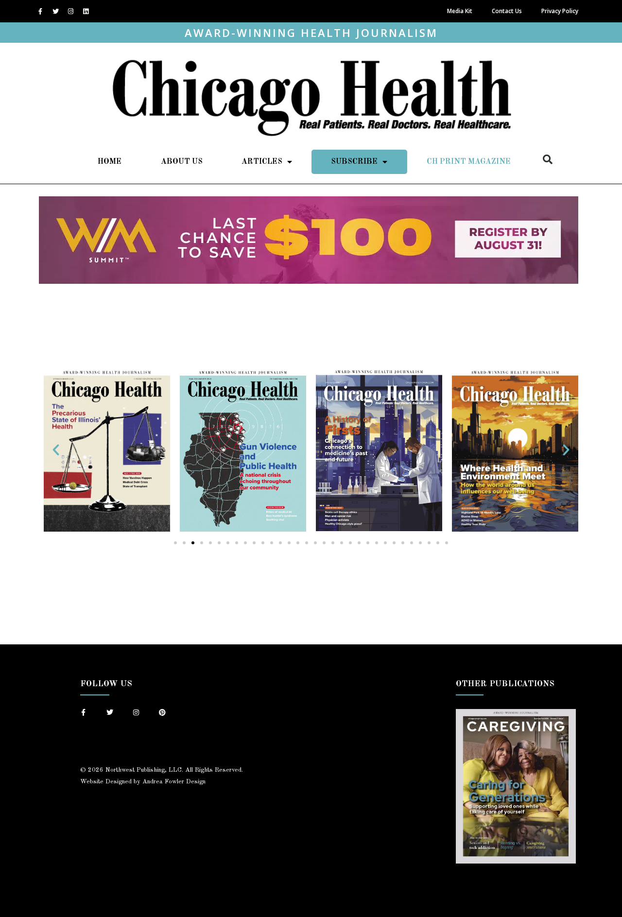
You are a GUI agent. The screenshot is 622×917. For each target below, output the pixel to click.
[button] (547, 159)
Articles (262, 162)
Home (109, 162)
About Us (182, 162)
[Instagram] (70, 11)
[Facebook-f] (40, 11)
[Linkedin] (85, 11)
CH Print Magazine (469, 162)
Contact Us (507, 11)
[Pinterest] (162, 712)
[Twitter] (55, 11)
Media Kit (459, 11)
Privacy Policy (559, 11)
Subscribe (354, 162)
